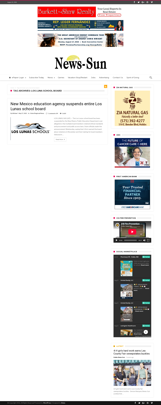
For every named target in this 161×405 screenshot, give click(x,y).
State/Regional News (37, 113)
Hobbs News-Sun (119, 357)
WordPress (47, 403)
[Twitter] (138, 2)
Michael (14, 113)
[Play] (116, 240)
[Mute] (144, 240)
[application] (132, 232)
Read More (59, 139)
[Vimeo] (152, 2)
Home (12, 88)
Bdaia (63, 403)
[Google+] (143, 2)
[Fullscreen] (148, 240)
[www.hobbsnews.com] (80, 53)
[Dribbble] (147, 2)
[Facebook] (134, 2)
